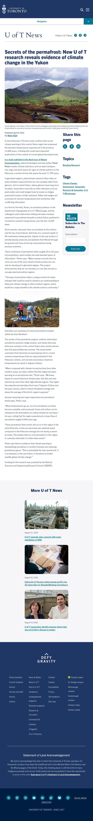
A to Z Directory (35, 734)
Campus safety (74, 709)
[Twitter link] (75, 35)
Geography (80, 186)
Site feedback (54, 696)
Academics (33, 692)
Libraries (32, 724)
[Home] (14, 9)
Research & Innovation (73, 190)
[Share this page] (78, 146)
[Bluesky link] (59, 798)
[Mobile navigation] (87, 9)
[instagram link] (85, 35)
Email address (71, 234)
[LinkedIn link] (42, 798)
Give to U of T (34, 687)
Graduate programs (37, 705)
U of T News (23, 35)
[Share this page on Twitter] (65, 146)
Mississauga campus (73, 689)
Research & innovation (33, 712)
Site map (52, 701)
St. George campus (75, 682)
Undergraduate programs (35, 698)
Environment (68, 186)
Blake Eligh (12, 135)
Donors (12, 696)
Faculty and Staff (16, 692)
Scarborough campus (73, 698)
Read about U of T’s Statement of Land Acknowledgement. (56, 774)
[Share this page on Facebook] (72, 146)
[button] (81, 10)
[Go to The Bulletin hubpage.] (71, 217)
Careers (51, 682)
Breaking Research (71, 165)
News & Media (35, 677)
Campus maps (74, 705)
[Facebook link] (80, 35)
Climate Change (70, 183)
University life (34, 719)
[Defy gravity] (46, 655)
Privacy (51, 692)
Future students (15, 677)
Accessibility (53, 687)
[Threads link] (68, 798)
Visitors (12, 701)
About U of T (34, 682)
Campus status (77, 677)
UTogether (33, 729)
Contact (51, 677)
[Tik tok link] (51, 798)
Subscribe (75, 248)
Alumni (12, 687)
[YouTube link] (34, 798)
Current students (16, 682)
